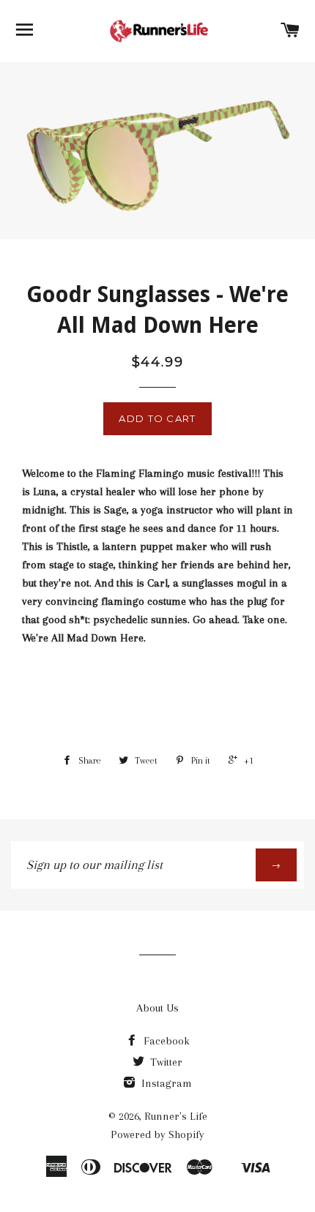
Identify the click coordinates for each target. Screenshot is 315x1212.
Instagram (165, 1083)
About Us (157, 1008)
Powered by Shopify (157, 1134)
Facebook (165, 1040)
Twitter (164, 1062)
